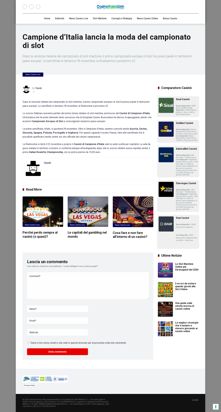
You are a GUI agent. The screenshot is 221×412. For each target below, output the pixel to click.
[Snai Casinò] (166, 230)
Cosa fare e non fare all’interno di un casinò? (130, 235)
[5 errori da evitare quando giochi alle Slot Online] (165, 296)
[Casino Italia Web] (110, 7)
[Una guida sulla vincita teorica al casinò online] (165, 315)
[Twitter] (31, 7)
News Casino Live (78, 18)
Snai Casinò (182, 217)
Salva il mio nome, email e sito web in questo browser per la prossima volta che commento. (79, 342)
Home (47, 18)
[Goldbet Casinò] (166, 135)
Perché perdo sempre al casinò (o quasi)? (40, 234)
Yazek (38, 88)
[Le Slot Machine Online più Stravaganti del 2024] (165, 276)
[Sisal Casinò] (166, 112)
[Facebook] (25, 7)
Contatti (195, 400)
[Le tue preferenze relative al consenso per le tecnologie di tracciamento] (216, 407)
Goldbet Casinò (184, 123)
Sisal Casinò (183, 99)
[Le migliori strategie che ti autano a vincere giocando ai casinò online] (165, 335)
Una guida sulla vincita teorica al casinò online (184, 306)
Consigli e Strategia (121, 18)
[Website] (38, 7)
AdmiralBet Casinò (186, 148)
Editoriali (59, 18)
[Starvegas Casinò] (166, 196)
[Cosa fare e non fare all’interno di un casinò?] (133, 211)
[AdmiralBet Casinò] (166, 161)
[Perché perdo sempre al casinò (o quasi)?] (43, 211)
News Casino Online (147, 18)
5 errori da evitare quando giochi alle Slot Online (185, 286)
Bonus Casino (170, 18)
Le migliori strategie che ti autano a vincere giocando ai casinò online (186, 327)
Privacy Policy (29, 385)
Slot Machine (100, 18)
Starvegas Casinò (186, 183)
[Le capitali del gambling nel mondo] (88, 211)
